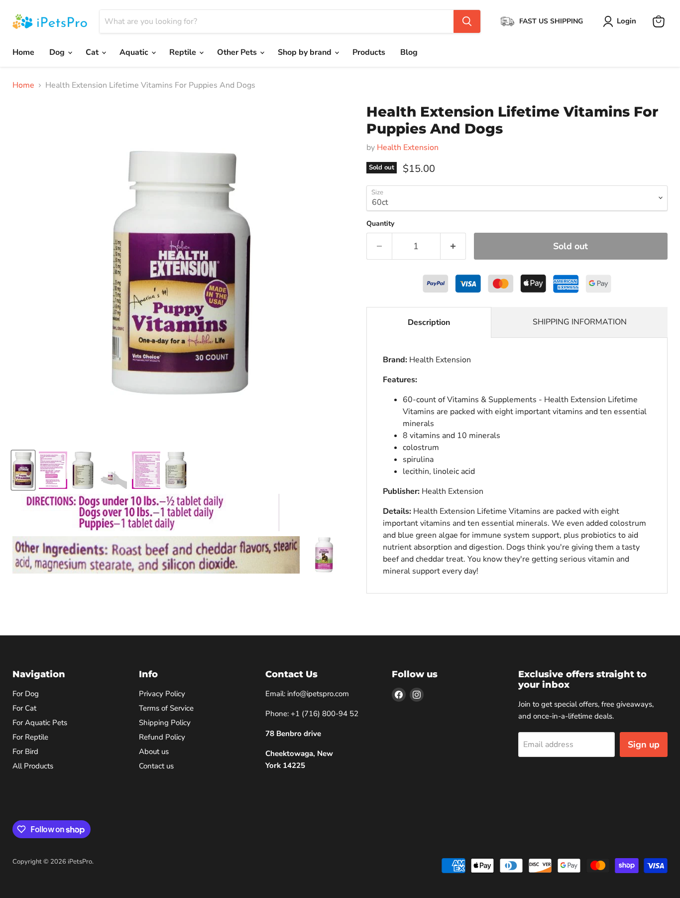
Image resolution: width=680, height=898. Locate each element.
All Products (32, 766)
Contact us (156, 766)
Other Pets (238, 52)
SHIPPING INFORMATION (580, 321)
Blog (409, 52)
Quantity (380, 224)
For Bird (25, 751)
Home (23, 52)
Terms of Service (166, 708)
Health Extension (408, 147)
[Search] (466, 21)
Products (368, 52)
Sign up (644, 744)
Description (429, 322)
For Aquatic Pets (39, 723)
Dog (58, 52)
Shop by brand (306, 52)
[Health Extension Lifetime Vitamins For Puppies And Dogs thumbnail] (23, 470)
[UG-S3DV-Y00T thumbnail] (323, 555)
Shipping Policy (165, 723)
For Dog (25, 694)
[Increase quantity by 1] (453, 246)
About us (154, 751)
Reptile (183, 52)
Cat (93, 52)
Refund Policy (162, 737)
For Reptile (30, 737)
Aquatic (134, 52)
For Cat (24, 708)
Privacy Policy (162, 694)
